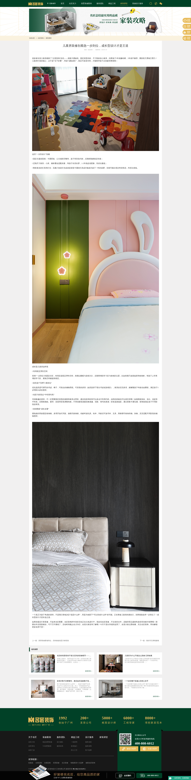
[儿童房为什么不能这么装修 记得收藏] (111, 663)
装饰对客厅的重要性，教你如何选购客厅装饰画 (74, 681)
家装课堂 (124, 3)
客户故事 (88, 750)
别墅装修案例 (86, 3)
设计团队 (60, 742)
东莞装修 (56, 763)
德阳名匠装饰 (90, 763)
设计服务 (89, 737)
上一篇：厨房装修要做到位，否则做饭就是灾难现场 (50, 640)
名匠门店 (31, 750)
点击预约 (127, 776)
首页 (62, 3)
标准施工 (74, 746)
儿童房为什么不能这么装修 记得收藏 (138, 656)
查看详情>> (88, 671)
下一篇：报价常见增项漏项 (149, 640)
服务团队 (100, 3)
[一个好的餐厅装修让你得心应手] (111, 689)
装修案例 (47, 737)
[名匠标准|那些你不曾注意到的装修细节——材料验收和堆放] (43, 663)
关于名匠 (32, 737)
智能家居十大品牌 (77, 763)
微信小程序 (131, 749)
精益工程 (112, 3)
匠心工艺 (74, 750)
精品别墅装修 (47, 742)
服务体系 (60, 746)
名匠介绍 (31, 742)
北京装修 (65, 763)
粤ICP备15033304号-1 (79, 769)
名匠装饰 (41, 38)
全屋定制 (39, 763)
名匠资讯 (31, 746)
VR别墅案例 (47, 746)
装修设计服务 (137, 3)
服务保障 (88, 746)
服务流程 (88, 742)
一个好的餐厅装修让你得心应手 (136, 681)
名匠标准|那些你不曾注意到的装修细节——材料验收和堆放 (74, 656)
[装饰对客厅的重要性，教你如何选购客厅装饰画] (43, 689)
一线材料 (74, 742)
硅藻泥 (30, 763)
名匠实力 (72, 3)
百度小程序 (152, 749)
